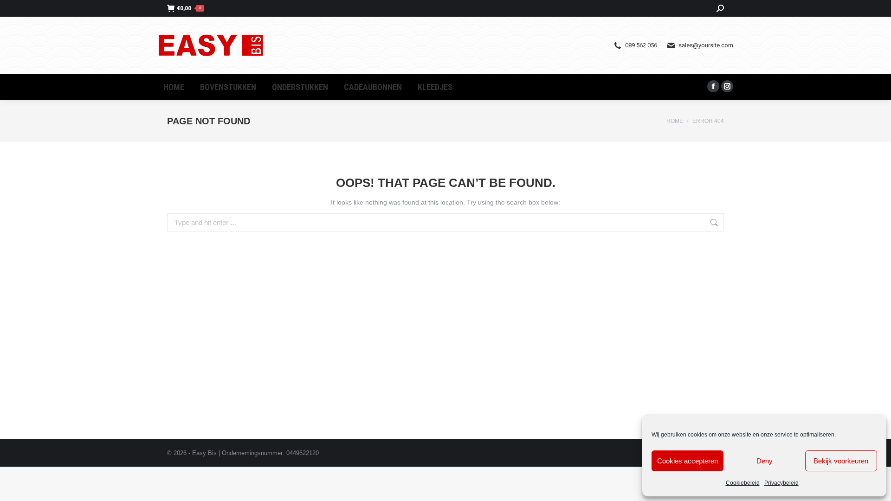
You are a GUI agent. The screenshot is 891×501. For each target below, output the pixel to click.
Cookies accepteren (687, 461)
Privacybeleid (781, 483)
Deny (764, 461)
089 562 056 (641, 45)
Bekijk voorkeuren (841, 461)
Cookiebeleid (743, 483)
